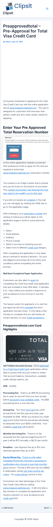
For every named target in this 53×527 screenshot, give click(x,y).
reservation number (33, 213)
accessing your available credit (24, 399)
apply (33, 280)
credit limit (17, 427)
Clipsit (8, 13)
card (5, 420)
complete (28, 307)
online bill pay (21, 474)
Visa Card (30, 410)
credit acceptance (35, 317)
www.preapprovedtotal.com (16, 173)
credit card (33, 247)
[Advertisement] (26, 71)
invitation (31, 200)
